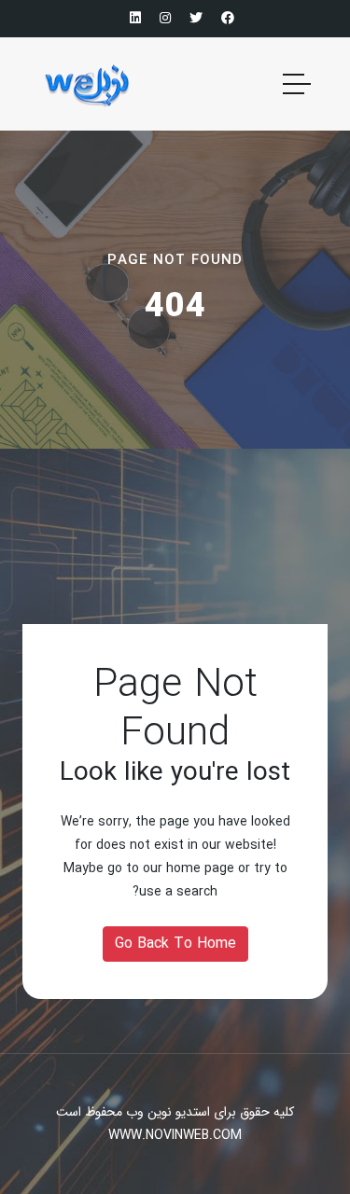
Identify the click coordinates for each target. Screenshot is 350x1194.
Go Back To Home (175, 943)
